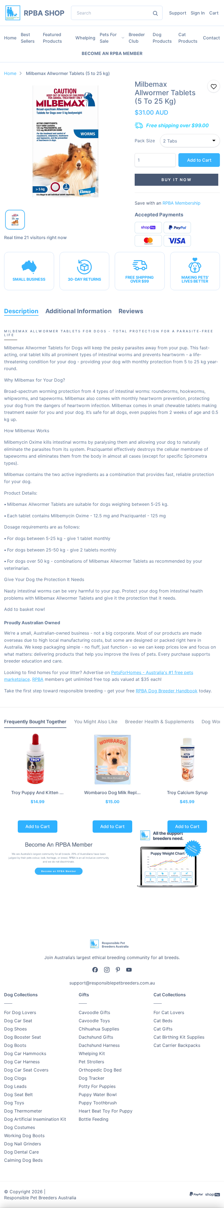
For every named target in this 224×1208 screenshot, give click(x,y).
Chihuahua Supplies (99, 1029)
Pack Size (145, 140)
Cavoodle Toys (94, 1020)
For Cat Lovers (169, 1012)
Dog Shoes (15, 1029)
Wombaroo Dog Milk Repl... (112, 792)
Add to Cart (199, 160)
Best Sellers (28, 38)
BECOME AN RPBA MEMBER (112, 53)
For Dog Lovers (20, 1012)
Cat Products (188, 38)
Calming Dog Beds (23, 1160)
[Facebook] (95, 969)
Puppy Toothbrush (98, 1102)
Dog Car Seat (18, 1020)
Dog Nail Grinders (22, 1143)
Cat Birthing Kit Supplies (179, 1037)
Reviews (131, 311)
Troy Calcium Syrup (187, 792)
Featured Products (52, 38)
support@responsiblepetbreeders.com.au (112, 983)
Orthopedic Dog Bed (100, 1070)
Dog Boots (15, 1045)
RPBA (37, 679)
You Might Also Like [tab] (95, 721)
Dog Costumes (19, 1127)
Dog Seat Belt (18, 1094)
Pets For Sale (108, 38)
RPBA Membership (182, 203)
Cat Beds (163, 1020)
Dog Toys (14, 1102)
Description (21, 311)
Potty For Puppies (97, 1086)
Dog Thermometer (23, 1111)
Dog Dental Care (21, 1152)
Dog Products (162, 38)
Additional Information (78, 311)
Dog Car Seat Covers (26, 1070)
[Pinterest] (118, 969)
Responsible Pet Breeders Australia (40, 1197)
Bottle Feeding (93, 1119)
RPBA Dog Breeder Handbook (167, 690)
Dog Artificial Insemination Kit (35, 1119)
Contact (211, 37)
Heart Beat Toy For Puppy (105, 1111)
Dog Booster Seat (22, 1037)
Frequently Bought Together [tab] (35, 721)
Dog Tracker (91, 1078)
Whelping (85, 37)
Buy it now (176, 179)
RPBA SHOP (44, 13)
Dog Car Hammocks (25, 1053)
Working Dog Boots (24, 1135)
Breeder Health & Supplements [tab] (159, 721)
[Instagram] (107, 969)
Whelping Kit (92, 1053)
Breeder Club (137, 38)
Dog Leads (15, 1086)
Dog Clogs (15, 1078)
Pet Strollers (91, 1061)
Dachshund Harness (99, 1045)
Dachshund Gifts (96, 1037)
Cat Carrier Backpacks (177, 1045)
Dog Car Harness (22, 1061)
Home (10, 37)
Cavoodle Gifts (94, 1012)
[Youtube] (129, 969)
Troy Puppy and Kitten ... (37, 792)
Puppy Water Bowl (98, 1094)
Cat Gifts (163, 1029)
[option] (65, 141)
